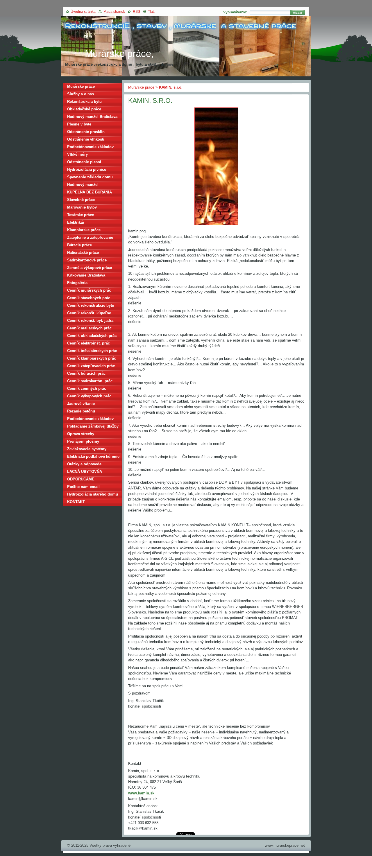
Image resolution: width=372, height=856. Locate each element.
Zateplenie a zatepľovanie (90, 237)
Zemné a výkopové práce (89, 267)
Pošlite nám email (83, 486)
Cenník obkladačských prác (92, 335)
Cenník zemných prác (86, 388)
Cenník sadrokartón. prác (89, 381)
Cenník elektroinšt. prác (88, 343)
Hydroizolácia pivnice (86, 169)
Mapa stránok (114, 11)
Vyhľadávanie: (235, 12)
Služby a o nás (80, 94)
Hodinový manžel (83, 184)
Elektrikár (75, 222)
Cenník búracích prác (86, 373)
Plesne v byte (79, 124)
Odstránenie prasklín (86, 132)
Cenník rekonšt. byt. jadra (90, 320)
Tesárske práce (80, 215)
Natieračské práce (83, 252)
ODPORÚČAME (80, 479)
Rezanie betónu (81, 411)
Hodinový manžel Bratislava (92, 116)
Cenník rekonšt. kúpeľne (89, 313)
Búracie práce (79, 245)
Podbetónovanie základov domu (90, 420)
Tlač (151, 11)
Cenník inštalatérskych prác (92, 351)
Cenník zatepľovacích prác (91, 366)
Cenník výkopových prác (89, 396)
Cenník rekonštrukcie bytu (90, 305)
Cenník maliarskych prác (89, 328)
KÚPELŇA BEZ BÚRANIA (89, 192)
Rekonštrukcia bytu (84, 101)
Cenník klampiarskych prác (91, 358)
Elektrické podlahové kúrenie (93, 456)
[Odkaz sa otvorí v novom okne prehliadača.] (216, 225)
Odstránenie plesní (84, 162)
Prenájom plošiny (83, 441)
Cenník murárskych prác (89, 290)
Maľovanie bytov (82, 207)
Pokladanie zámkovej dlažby (93, 426)
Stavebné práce (81, 200)
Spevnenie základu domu (90, 177)
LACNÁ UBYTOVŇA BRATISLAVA (84, 472)
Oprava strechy (80, 434)
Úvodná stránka (83, 11)
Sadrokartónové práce (87, 260)
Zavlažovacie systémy (86, 449)
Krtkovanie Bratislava (86, 275)
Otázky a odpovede (84, 464)
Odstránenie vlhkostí (85, 139)
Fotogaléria (77, 283)
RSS (136, 11)
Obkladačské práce (84, 109)
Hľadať (297, 12)
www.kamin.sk (141, 793)
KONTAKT (76, 502)
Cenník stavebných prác (88, 298)
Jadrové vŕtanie (81, 403)
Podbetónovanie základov (90, 147)
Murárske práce (141, 87)
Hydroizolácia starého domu (92, 494)
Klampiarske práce (84, 230)
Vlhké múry (77, 154)
